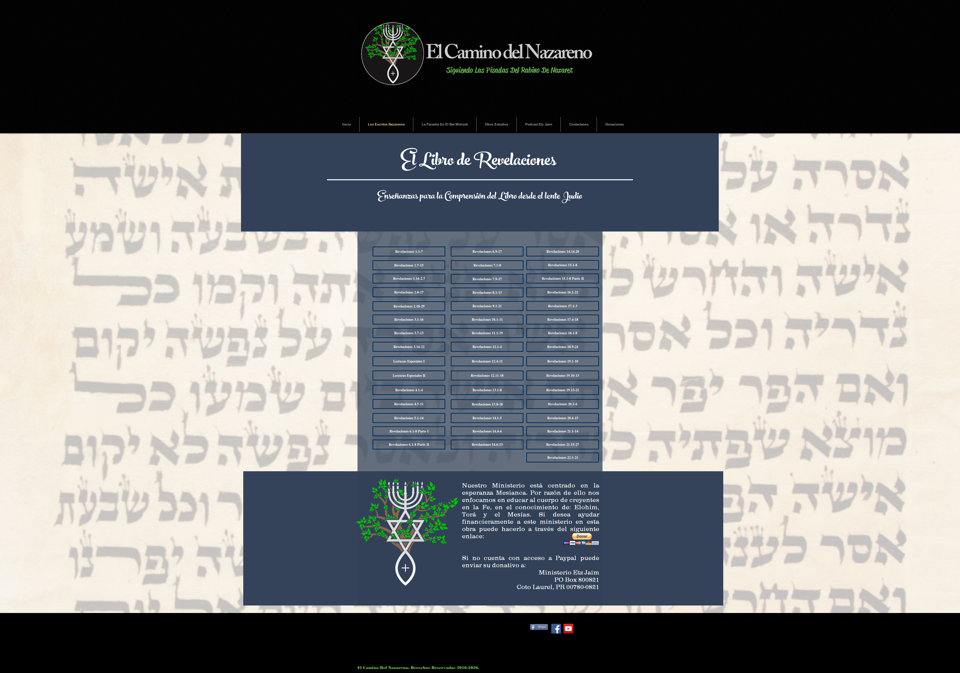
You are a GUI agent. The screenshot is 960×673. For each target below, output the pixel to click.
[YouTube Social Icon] (568, 629)
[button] (581, 539)
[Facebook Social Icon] (556, 629)
